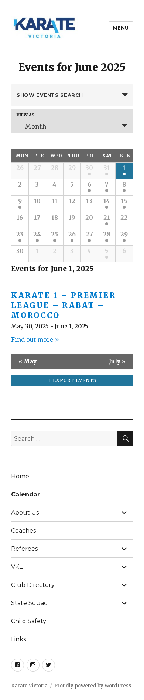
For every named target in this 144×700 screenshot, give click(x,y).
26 (72, 234)
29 (124, 234)
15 (124, 201)
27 (89, 234)
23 (19, 234)
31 (107, 167)
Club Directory (33, 584)
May (27, 361)
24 (37, 234)
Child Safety (28, 621)
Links (18, 639)
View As (25, 115)
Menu (121, 28)
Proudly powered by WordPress (92, 686)
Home (20, 476)
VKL (17, 566)
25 (54, 234)
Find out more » (35, 339)
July (117, 361)
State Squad (29, 603)
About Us (25, 512)
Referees (24, 548)
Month (36, 126)
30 (89, 167)
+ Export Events (72, 380)
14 (106, 201)
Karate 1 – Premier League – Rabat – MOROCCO (63, 305)
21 (106, 217)
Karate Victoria (29, 686)
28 (106, 234)
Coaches (23, 530)
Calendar (25, 494)
